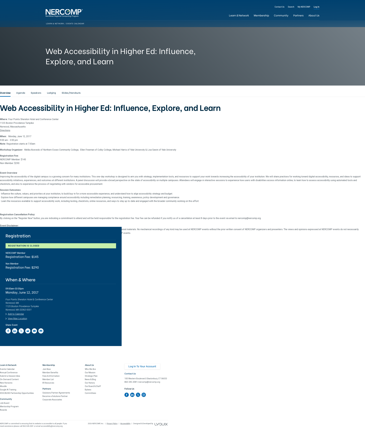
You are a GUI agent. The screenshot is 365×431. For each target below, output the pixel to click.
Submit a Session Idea (10, 376)
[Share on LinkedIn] (14, 332)
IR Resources (48, 383)
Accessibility (125, 424)
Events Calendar (7, 369)
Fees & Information (51, 376)
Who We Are (90, 369)
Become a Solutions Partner (55, 396)
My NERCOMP (304, 7)
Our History (90, 383)
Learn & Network (239, 15)
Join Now (46, 369)
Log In (316, 7)
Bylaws (88, 390)
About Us (313, 15)
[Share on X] (21, 332)
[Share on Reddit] (27, 332)
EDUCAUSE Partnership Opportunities (17, 393)
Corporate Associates (52, 399)
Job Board (4, 403)
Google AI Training (8, 390)
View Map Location (17, 318)
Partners (298, 15)
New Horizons (6, 383)
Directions (5, 130)
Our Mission (90, 372)
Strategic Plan (91, 376)
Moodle (3, 386)
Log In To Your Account (142, 366)
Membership (261, 15)
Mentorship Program (9, 406)
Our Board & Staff (93, 386)
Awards (3, 410)
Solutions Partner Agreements (56, 393)
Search (291, 7)
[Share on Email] (34, 332)
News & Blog (90, 379)
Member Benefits (50, 372)
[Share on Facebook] (8, 332)
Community (281, 15)
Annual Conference (9, 372)
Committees (90, 393)
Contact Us (279, 7)
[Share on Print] (40, 332)
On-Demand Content (9, 379)
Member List (48, 379)
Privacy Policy (112, 424)
